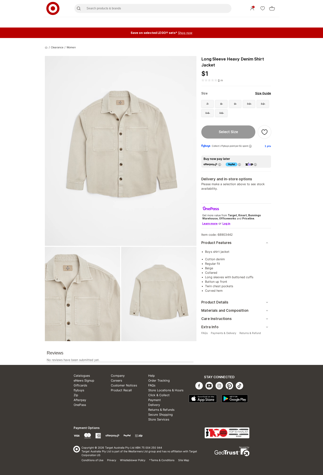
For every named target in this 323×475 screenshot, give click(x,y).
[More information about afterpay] (219, 164)
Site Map (183, 460)
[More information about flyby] (250, 146)
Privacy (111, 460)
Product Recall (121, 390)
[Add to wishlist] (264, 132)
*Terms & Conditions (161, 460)
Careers (116, 380)
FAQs (152, 385)
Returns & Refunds (161, 410)
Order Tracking (159, 380)
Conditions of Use (92, 460)
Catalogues (82, 375)
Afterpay (80, 400)
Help (151, 375)
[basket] (272, 8)
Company (118, 375)
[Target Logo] (52, 8)
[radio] (207, 104)
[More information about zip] (255, 164)
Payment (154, 400)
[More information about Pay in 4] (239, 164)
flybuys (79, 390)
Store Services (158, 419)
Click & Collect (159, 395)
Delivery (154, 405)
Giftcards (80, 385)
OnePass (80, 405)
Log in (226, 223)
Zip (76, 395)
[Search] (78, 8)
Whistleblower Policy (132, 460)
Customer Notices (124, 385)
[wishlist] (262, 8)
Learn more (210, 223)
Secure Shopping (160, 414)
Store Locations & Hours (165, 390)
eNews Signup (84, 380)
